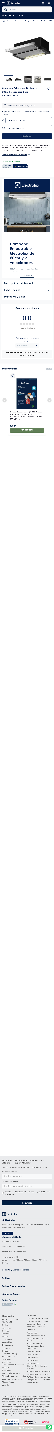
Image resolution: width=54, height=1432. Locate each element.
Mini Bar (30, 1369)
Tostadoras (6, 1370)
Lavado (5, 1385)
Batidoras (6, 1348)
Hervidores (6, 1359)
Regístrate (27, 1203)
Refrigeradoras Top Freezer (38, 1380)
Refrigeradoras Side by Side (38, 1377)
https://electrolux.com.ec (11, 1409)
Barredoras (31, 1349)
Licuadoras (6, 1362)
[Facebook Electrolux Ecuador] (3, 1304)
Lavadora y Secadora (36, 1324)
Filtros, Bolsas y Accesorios (14, 1376)
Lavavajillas (7, 1342)
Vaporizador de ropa (11, 1373)
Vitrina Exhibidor (34, 1382)
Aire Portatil (7, 1322)
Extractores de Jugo (10, 1354)
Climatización (8, 1316)
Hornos (5, 1336)
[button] (3, 3)
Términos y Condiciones (25, 1192)
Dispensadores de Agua (37, 1366)
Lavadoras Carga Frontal (37, 1318)
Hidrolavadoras (33, 1354)
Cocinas (5, 1331)
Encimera (6, 1334)
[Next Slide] (49, 400)
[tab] (8, 79)
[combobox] (27, 9)
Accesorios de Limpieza (12, 1379)
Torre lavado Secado (36, 1327)
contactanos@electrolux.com (14, 1252)
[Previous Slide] (5, 400)
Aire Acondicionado (10, 1319)
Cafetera (6, 1351)
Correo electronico (10, 1182)
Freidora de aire (8, 1356)
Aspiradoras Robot (34, 1343)
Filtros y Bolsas (8, 1382)
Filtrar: (26, 341)
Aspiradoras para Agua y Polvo (37, 1339)
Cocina (9, 21)
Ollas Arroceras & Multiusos (13, 1365)
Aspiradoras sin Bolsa (35, 1346)
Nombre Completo (9, 1172)
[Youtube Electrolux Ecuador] (9, 1304)
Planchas (5, 1367)
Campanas (18, 21)
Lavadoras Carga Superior (38, 1321)
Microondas (7, 1339)
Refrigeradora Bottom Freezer (39, 1371)
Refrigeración (33, 1357)
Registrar (27, 136)
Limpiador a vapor (34, 1351)
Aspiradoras (32, 1333)
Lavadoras (31, 1316)
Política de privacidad (43, 1398)
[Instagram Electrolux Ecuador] (6, 1304)
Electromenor (8, 1345)
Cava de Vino (33, 1360)
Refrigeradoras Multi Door (37, 1374)
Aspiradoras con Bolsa (36, 1336)
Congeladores (33, 1363)
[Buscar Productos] (6, 9)
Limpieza (31, 1330)
